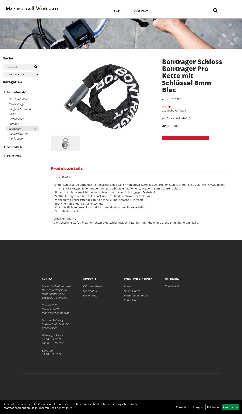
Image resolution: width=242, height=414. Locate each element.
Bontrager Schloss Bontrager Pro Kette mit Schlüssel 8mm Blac (192, 75)
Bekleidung (14, 155)
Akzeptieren (230, 407)
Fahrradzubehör (17, 92)
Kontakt (128, 286)
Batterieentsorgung (136, 295)
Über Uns (140, 10)
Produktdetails (67, 168)
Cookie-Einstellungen (189, 407)
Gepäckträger (17, 104)
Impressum (131, 300)
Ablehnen (213, 407)
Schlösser (15, 128)
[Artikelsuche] (215, 11)
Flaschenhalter (18, 99)
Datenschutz (132, 291)
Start (117, 10)
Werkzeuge (15, 138)
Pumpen (14, 124)
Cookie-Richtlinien (61, 408)
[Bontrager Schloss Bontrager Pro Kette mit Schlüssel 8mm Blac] (101, 97)
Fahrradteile (14, 147)
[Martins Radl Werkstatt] (32, 8)
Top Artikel (171, 286)
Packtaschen (16, 119)
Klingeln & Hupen (20, 109)
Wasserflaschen (18, 133)
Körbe (12, 114)
